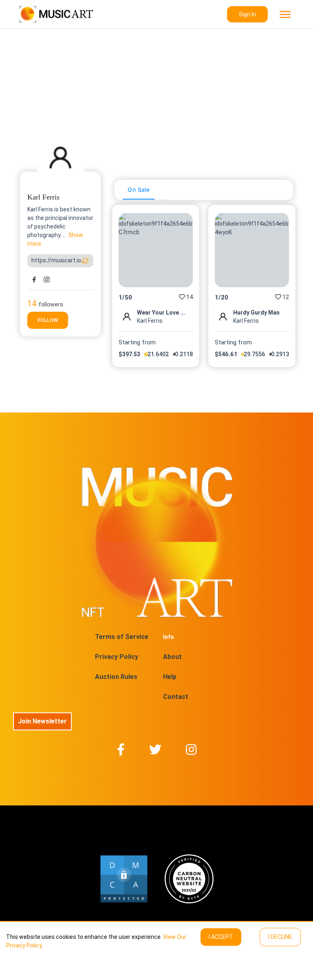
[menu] (284, 14)
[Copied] (85, 260)
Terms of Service (121, 637)
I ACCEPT (221, 937)
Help (169, 677)
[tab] (138, 190)
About (172, 657)
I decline (280, 937)
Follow (47, 320)
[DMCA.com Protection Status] (123, 878)
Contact (175, 697)
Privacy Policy (116, 657)
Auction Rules (116, 677)
